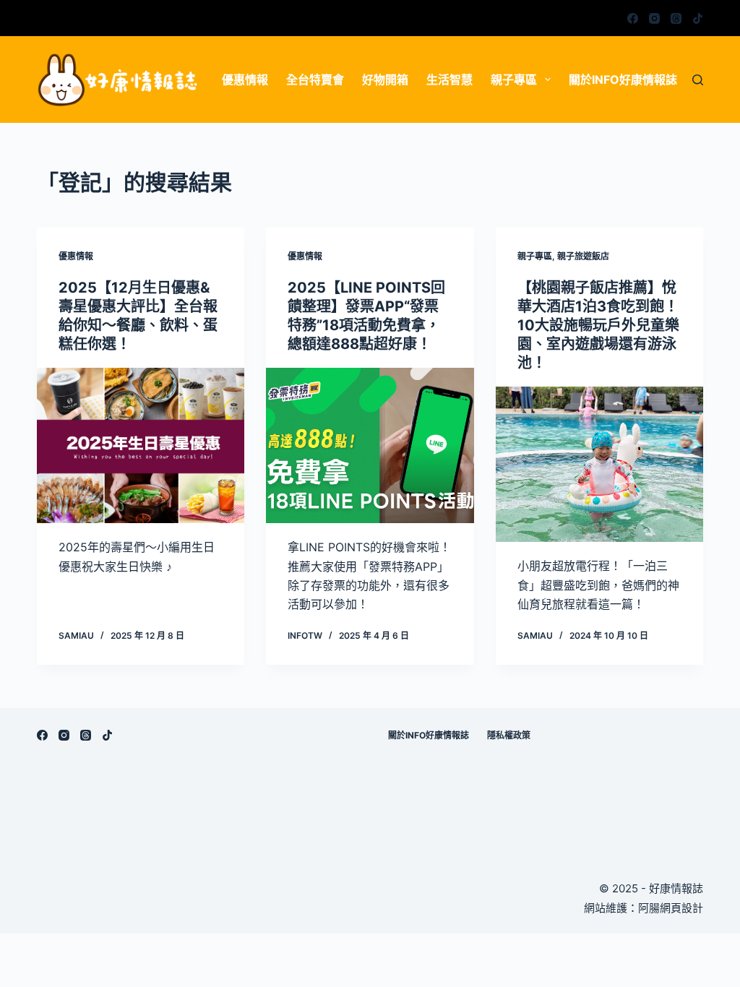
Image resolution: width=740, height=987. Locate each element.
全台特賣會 (315, 79)
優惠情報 (245, 79)
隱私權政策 (508, 735)
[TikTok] (697, 18)
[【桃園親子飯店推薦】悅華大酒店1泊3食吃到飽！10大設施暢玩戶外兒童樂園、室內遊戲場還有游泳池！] (599, 464)
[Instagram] (654, 18)
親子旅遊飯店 (583, 256)
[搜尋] (697, 79)
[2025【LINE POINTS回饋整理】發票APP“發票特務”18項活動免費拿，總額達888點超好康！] (369, 445)
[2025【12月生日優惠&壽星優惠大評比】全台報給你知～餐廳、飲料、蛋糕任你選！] (140, 445)
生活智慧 (449, 79)
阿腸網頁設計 (670, 908)
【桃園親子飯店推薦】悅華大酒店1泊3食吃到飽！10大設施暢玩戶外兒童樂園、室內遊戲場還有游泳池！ (598, 325)
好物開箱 (385, 79)
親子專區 (514, 79)
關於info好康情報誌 (623, 79)
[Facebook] (632, 18)
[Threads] (676, 18)
